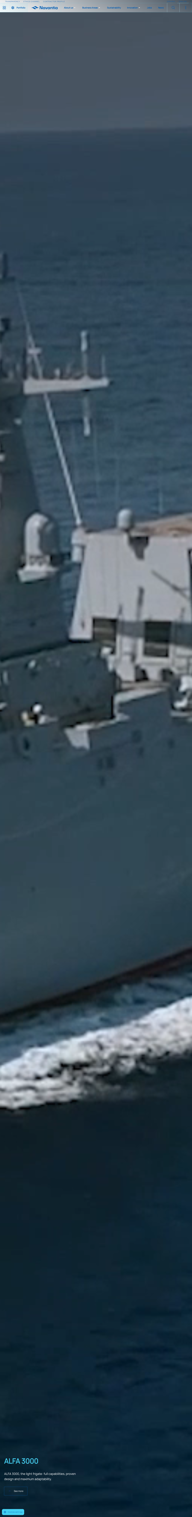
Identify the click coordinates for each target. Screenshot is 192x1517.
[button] (70, 7)
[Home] (44, 7)
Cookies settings (15, 1512)
